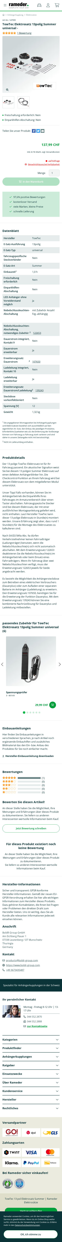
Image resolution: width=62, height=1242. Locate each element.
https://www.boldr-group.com (23, 965)
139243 (39, 390)
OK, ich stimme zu (30, 1234)
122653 (37, 333)
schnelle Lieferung (23, 211)
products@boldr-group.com (22, 960)
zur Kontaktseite (37, 1026)
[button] (48, 5)
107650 (36, 361)
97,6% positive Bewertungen (29, 197)
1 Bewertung (24, 33)
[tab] (8, 102)
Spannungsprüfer (16, 692)
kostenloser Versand (25, 202)
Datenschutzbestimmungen (27, 1225)
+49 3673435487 (15, 970)
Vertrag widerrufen (31, 1211)
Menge (41, 173)
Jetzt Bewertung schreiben (31, 828)
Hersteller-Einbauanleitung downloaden (29, 756)
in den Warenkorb (33, 181)
